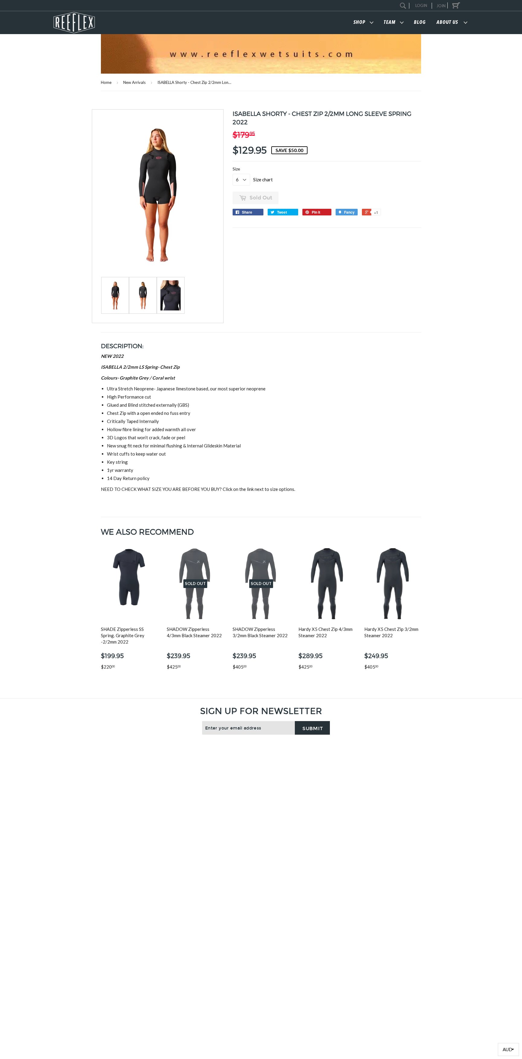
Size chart (263, 179)
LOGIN (421, 5)
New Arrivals (134, 82)
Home (106, 82)
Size (236, 168)
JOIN (441, 5)
